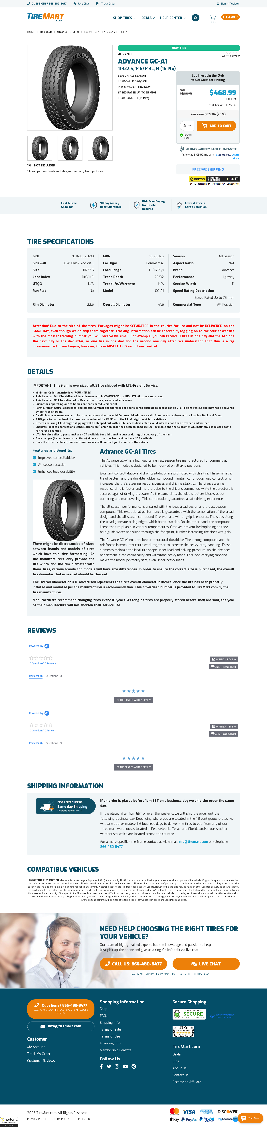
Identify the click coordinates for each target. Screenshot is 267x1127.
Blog (176, 1061)
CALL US (137, 964)
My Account (36, 1047)
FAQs (104, 1016)
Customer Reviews (41, 1061)
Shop (103, 1009)
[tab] (36, 676)
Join (208, 76)
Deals (146, 18)
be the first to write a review (134, 700)
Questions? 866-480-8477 (61, 1009)
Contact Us (181, 1075)
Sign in (224, 3)
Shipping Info (110, 1022)
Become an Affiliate (187, 1082)
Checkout (229, 17)
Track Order (108, 3)
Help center (82, 1119)
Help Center (171, 18)
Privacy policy (36, 1119)
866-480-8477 (49, 3)
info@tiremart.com (193, 841)
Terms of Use (110, 1036)
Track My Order (38, 1054)
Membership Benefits (115, 1050)
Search (195, 17)
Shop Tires (123, 18)
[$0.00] (213, 17)
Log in (196, 76)
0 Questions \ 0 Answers (43, 663)
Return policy (60, 1119)
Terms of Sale (110, 1029)
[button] (9, 1122)
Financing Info (110, 1043)
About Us (180, 1068)
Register (235, 3)
